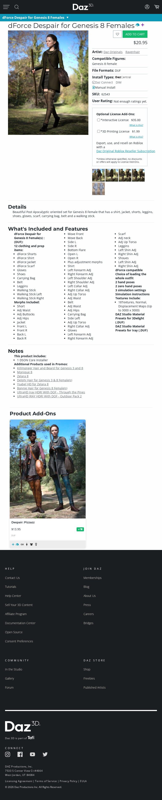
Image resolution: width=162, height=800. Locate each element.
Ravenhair (133, 52)
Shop (87, 669)
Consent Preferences (19, 641)
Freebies (89, 678)
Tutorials (10, 587)
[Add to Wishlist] (117, 34)
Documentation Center (20, 623)
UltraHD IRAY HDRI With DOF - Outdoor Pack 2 (49, 396)
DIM (119, 82)
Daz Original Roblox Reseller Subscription (125, 151)
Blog (86, 587)
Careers (89, 614)
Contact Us (12, 578)
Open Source (14, 632)
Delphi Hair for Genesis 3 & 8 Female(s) (44, 380)
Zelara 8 (22, 376)
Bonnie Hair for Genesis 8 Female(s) (42, 388)
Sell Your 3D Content (19, 605)
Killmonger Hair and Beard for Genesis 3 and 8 (50, 368)
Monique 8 (24, 372)
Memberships (93, 578)
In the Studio (13, 669)
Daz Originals (113, 52)
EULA (83, 781)
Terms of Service (46, 781)
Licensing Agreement (18, 781)
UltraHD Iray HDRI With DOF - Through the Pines (51, 392)
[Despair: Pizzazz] (48, 469)
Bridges (88, 623)
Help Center (13, 596)
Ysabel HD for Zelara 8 (33, 384)
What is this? (136, 125)
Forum (9, 687)
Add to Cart (135, 34)
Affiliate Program (16, 614)
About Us (90, 596)
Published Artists (95, 687)
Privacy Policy (68, 781)
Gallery (9, 678)
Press (87, 605)
